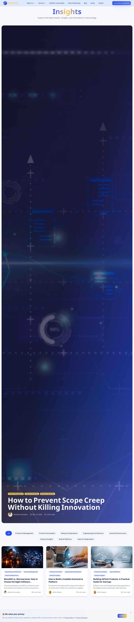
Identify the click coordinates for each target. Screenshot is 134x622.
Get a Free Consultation (121, 3)
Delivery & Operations (69, 533)
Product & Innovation (47, 533)
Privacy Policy (68, 618)
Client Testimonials (74, 3)
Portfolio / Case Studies (56, 3)
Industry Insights (46, 539)
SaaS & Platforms (65, 539)
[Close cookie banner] (130, 612)
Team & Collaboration (86, 539)
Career (92, 3)
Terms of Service (82, 618)
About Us (30, 3)
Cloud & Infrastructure (117, 533)
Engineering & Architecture (93, 533)
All (9, 533)
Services (41, 3)
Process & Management (24, 533)
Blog (85, 3)
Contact (100, 3)
